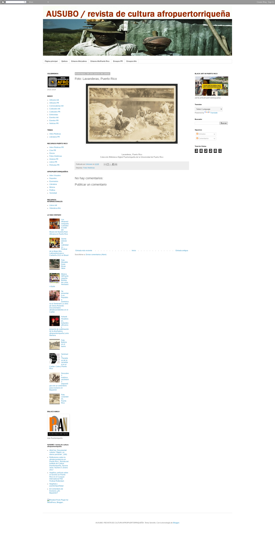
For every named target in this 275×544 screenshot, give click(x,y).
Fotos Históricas (89, 168)
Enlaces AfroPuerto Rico (100, 61)
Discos (52, 153)
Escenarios (53, 181)
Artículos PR (54, 103)
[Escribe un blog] (107, 164)
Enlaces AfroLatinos (79, 61)
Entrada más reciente (83, 251)
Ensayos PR (118, 61)
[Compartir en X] (110, 164)
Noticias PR (54, 123)
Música (52, 187)
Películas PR (54, 165)
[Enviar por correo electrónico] (105, 164)
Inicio (134, 251)
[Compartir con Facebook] (113, 164)
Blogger (176, 523)
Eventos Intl (53, 118)
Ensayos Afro (131, 61)
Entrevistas (53, 115)
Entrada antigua (182, 251)
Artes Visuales (55, 175)
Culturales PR (54, 112)
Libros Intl (53, 205)
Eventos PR (54, 121)
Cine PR (52, 150)
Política (52, 190)
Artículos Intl (54, 100)
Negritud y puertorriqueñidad (56, 485)
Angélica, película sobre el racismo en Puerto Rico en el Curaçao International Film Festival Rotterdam (58, 477)
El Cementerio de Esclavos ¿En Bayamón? (56, 491)
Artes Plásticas (55, 134)
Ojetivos (64, 61)
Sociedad (53, 193)
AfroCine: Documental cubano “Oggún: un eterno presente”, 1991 (58, 452)
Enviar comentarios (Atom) (96, 255)
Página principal (51, 61)
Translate (214, 113)
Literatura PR (54, 137)
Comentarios (203, 138)
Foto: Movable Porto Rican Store (64, 264)
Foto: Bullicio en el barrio (64, 343)
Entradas (202, 134)
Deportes (53, 178)
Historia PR (53, 159)
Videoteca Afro (55, 208)
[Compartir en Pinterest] (116, 164)
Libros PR (53, 162)
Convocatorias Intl (56, 106)
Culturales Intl (54, 109)
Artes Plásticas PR (56, 147)
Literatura (53, 184)
